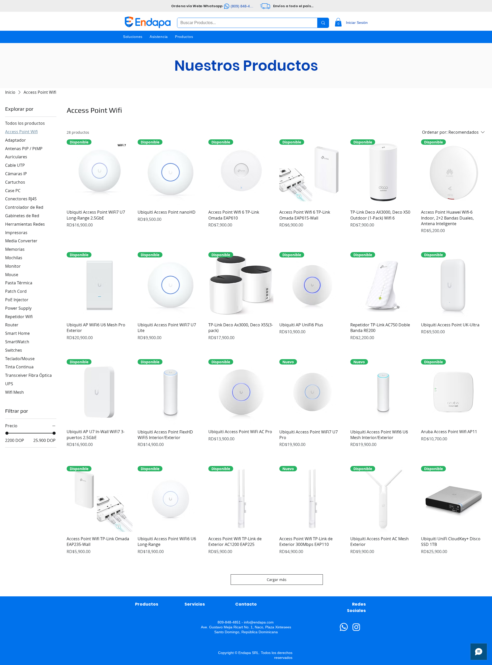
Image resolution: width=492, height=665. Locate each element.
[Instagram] (356, 627)
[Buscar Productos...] (323, 23)
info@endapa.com (259, 622)
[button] (338, 22)
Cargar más (276, 579)
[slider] (7, 433)
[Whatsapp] (344, 627)
